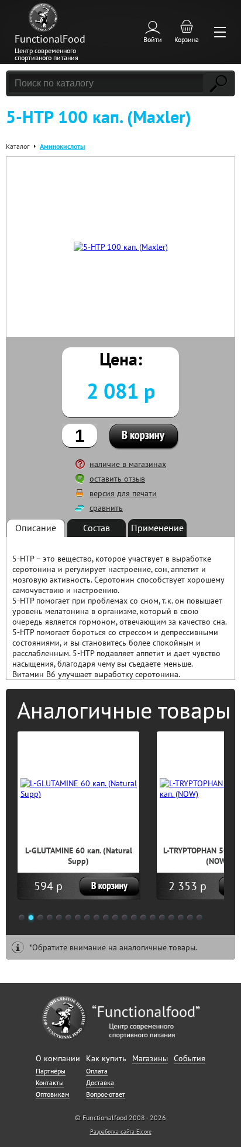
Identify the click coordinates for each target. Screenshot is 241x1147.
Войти (152, 39)
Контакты (50, 1082)
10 (106, 917)
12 (124, 917)
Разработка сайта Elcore (121, 1131)
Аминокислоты (62, 146)
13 (134, 917)
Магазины (150, 1058)
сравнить (106, 508)
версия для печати (123, 493)
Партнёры (51, 1070)
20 (199, 917)
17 (171, 917)
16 (162, 917)
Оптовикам (53, 1094)
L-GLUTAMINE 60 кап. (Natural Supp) (78, 855)
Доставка (100, 1082)
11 (115, 917)
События (189, 1058)
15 (153, 917)
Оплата (97, 1070)
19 (190, 917)
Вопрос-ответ (105, 1094)
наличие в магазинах (127, 464)
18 (181, 917)
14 (143, 917)
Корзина (186, 39)
